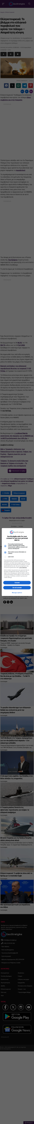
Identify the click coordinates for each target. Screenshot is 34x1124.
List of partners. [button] (23, 567)
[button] (17, 557)
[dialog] (17, 562)
